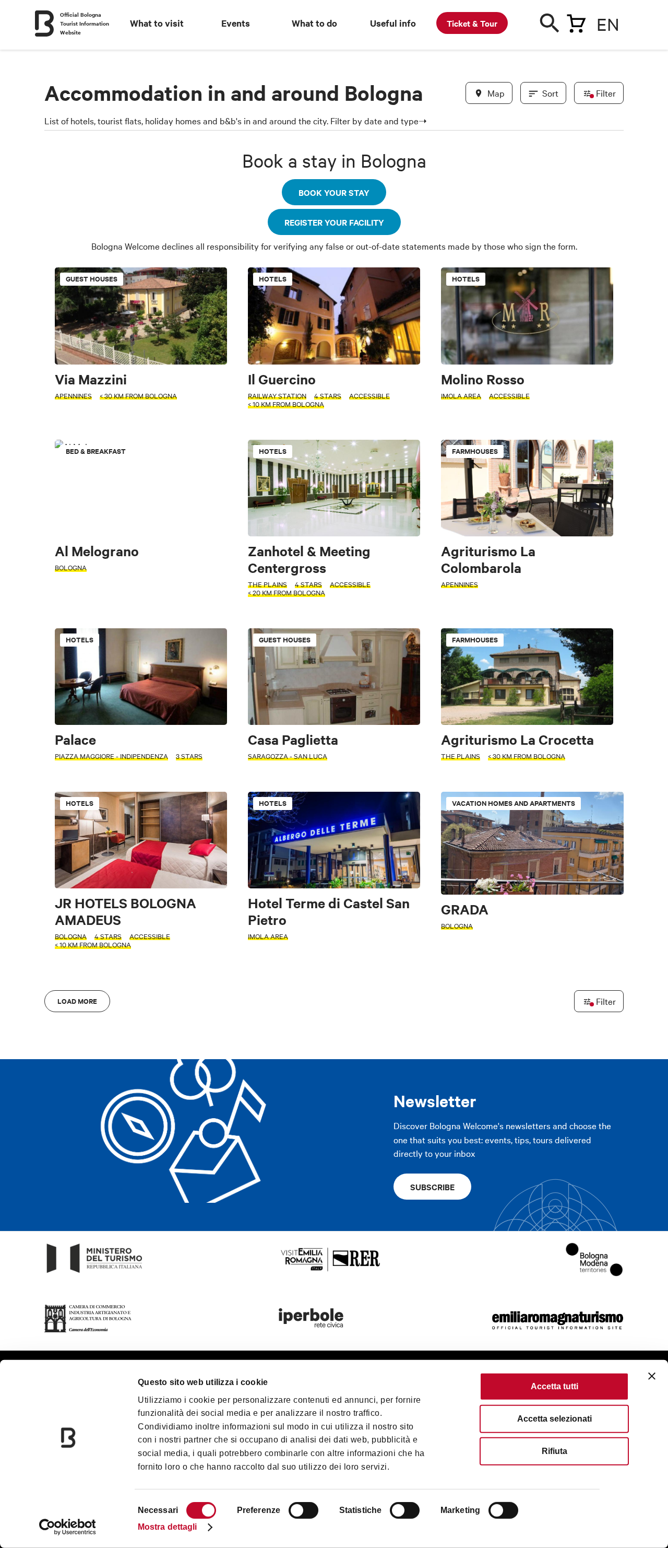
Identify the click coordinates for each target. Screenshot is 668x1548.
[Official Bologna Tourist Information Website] (44, 23)
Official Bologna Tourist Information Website (84, 23)
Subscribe (432, 1186)
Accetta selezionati (554, 1418)
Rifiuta (554, 1451)
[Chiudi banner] (651, 1376)
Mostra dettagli (167, 1526)
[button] (58, 639)
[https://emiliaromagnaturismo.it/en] (557, 1333)
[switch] (303, 1510)
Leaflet (501, 976)
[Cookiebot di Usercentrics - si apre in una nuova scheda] (67, 1527)
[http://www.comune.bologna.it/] (311, 1333)
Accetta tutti (554, 1386)
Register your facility (334, 222)
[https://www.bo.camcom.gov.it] (88, 1333)
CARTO (611, 976)
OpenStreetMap (541, 976)
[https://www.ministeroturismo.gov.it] (94, 1273)
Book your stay (334, 192)
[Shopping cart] (576, 21)
